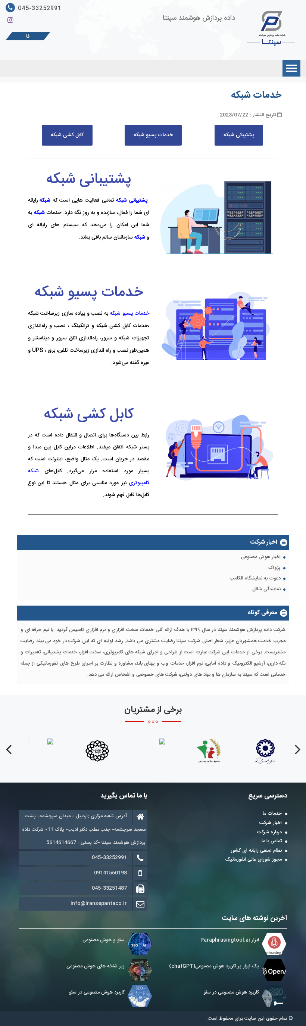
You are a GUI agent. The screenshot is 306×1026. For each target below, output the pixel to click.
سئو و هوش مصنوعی (103, 940)
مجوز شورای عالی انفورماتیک (253, 860)
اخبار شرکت (270, 823)
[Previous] (297, 749)
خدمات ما (272, 814)
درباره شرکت (269, 832)
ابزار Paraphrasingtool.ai (229, 940)
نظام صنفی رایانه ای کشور (256, 851)
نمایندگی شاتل (266, 589)
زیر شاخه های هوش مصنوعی (95, 966)
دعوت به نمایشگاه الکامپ (255, 578)
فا (28, 36)
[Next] (8, 749)
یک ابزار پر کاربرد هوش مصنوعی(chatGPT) (214, 966)
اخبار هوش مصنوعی (261, 557)
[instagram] (10, 20)
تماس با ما (272, 841)
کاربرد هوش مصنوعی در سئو (231, 992)
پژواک (274, 568)
